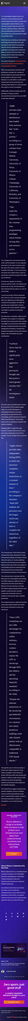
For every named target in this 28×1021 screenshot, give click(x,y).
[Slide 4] (10, 976)
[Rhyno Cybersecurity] (5, 3)
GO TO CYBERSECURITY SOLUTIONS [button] (14, 854)
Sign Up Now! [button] (14, 1002)
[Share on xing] (23, 916)
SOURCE (4, 805)
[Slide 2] (6, 976)
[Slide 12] (23, 976)
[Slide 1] (4, 976)
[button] (14, 950)
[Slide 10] (20, 976)
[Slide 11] (22, 976)
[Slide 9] (18, 976)
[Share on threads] (18, 913)
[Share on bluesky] (18, 916)
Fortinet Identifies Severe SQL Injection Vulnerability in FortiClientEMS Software (13, 63)
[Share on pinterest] (23, 913)
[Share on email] (6, 919)
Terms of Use (7, 1012)
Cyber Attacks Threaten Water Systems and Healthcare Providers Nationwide (12, 964)
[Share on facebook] (6, 913)
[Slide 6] (13, 976)
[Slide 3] (8, 976)
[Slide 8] (16, 976)
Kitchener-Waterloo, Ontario (20, 1017)
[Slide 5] (11, 976)
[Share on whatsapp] (12, 916)
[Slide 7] (15, 976)
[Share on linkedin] (6, 916)
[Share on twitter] (12, 913)
